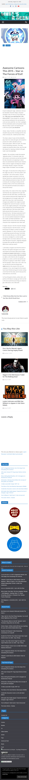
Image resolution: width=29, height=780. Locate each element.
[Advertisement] (14, 56)
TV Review (8, 45)
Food (2, 747)
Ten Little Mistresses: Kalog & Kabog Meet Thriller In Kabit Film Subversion (14, 583)
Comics (3, 722)
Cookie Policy (5, 774)
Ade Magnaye (4, 600)
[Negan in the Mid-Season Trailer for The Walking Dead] (14, 359)
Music (2, 744)
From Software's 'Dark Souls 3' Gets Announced (13, 495)
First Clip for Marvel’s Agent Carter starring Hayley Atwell (13, 349)
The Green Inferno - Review (8, 497)
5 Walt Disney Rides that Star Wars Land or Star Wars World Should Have (15, 297)
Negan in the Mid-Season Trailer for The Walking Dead (14, 376)
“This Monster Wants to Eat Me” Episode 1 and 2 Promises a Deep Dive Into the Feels (16, 4)
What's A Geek (11, 755)
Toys (2, 737)
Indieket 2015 (22, 302)
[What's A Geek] (14, 13)
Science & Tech (5, 741)
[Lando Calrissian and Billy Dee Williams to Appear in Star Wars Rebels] (14, 386)
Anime (2, 734)
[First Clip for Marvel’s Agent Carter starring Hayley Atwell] (14, 333)
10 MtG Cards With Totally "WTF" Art (10, 484)
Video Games (4, 731)
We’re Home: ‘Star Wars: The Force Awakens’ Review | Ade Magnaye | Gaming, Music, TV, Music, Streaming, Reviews (14, 593)
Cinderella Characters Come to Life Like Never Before (14, 488)
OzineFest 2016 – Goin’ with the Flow (15, 588)
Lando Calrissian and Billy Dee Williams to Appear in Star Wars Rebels (14, 403)
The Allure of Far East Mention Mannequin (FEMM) (13, 486)
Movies (3, 725)
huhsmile (14, 77)
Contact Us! (4, 715)
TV (3, 45)
